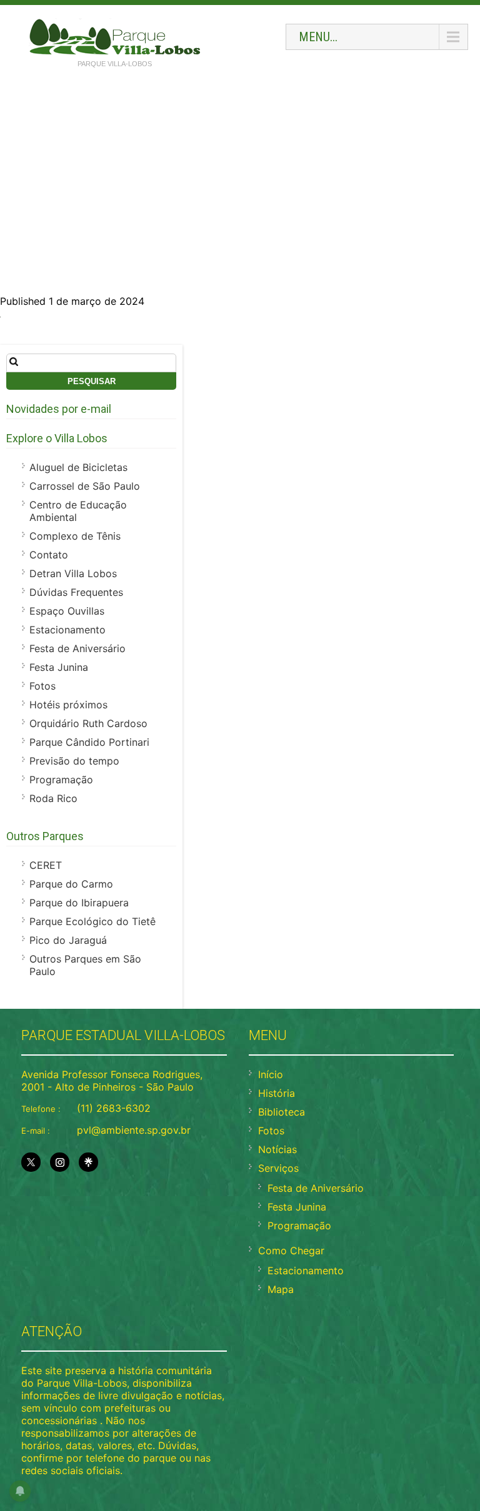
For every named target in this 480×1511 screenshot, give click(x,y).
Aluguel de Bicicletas (78, 467)
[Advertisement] (240, 169)
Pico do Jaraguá (68, 940)
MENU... (318, 36)
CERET (45, 865)
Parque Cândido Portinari (89, 742)
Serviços (278, 1168)
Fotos (42, 686)
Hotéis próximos (68, 704)
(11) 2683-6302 (114, 1108)
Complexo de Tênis (75, 536)
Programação (61, 779)
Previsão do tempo (74, 761)
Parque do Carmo (71, 884)
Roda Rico (53, 798)
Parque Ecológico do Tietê (92, 921)
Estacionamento (67, 629)
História (276, 1093)
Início (270, 1074)
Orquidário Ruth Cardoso (88, 723)
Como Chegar (291, 1250)
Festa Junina (58, 667)
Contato (48, 554)
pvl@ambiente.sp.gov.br (134, 1130)
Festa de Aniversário (77, 648)
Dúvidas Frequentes (76, 592)
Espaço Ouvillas (66, 611)
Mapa (281, 1289)
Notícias (277, 1149)
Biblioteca (281, 1112)
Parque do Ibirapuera (79, 902)
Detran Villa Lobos (73, 573)
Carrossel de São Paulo (84, 486)
